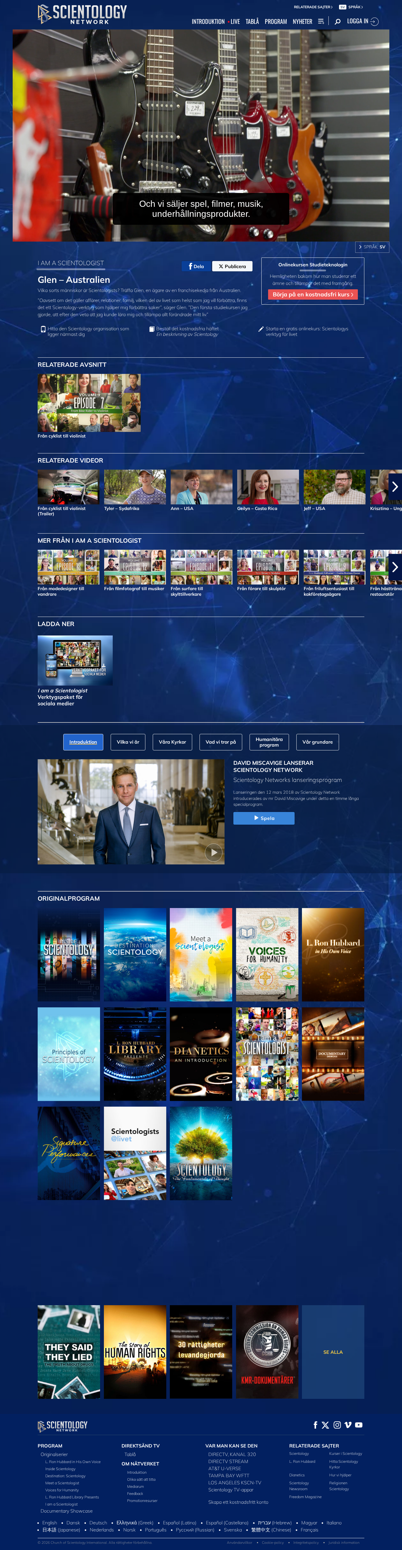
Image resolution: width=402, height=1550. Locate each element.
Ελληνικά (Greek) (135, 1535)
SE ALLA (333, 1352)
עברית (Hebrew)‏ (275, 1535)
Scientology (299, 1453)
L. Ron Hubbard (302, 1461)
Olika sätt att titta (141, 1479)
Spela (268, 818)
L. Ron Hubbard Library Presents (72, 1497)
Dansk (73, 1535)
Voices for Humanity (62, 1490)
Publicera (235, 266)
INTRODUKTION (208, 21)
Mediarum (135, 1486)
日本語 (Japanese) (61, 1542)
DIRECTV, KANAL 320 (232, 1454)
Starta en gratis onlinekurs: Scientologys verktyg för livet (307, 331)
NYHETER (302, 21)
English (49, 1535)
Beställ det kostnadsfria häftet (187, 331)
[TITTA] (69, 1054)
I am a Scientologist (61, 1504)
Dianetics (297, 1475)
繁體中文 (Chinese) (271, 1542)
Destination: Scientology (65, 1475)
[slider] (212, 235)
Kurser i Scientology (345, 1453)
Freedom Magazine (305, 1496)
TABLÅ (252, 21)
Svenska (233, 1542)
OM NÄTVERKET (140, 1464)
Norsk (129, 1542)
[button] (7, 486)
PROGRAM (276, 21)
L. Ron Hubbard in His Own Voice (73, 1461)
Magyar (309, 1535)
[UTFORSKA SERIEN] (69, 955)
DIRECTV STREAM (228, 1461)
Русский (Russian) (195, 1542)
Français (309, 1542)
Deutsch (98, 1535)
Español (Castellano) (227, 1535)
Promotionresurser (142, 1500)
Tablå (130, 1454)
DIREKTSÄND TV (141, 1446)
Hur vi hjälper (340, 1475)
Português (156, 1542)
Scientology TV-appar (230, 1490)
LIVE (235, 21)
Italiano (334, 1535)
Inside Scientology (60, 1468)
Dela (199, 266)
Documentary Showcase (67, 1511)
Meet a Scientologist (62, 1482)
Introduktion (137, 1472)
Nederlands (102, 1542)
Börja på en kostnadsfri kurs (312, 294)
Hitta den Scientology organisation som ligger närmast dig (88, 331)
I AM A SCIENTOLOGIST (71, 263)
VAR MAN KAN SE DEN (231, 1446)
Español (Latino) (180, 1535)
